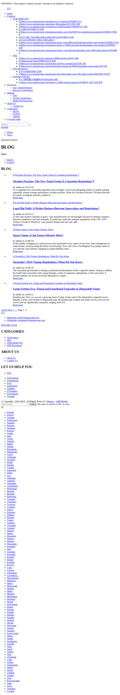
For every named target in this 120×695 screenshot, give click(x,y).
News (9, 135)
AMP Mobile (62, 401)
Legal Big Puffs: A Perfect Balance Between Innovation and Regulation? (56, 208)
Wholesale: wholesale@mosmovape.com (26, 320)
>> (16, 310)
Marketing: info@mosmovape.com (23, 317)
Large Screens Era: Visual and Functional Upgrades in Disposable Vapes (56, 288)
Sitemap (50, 401)
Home (10, 132)
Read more (18, 197)
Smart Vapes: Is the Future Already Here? (38, 235)
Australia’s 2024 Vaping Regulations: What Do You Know (48, 262)
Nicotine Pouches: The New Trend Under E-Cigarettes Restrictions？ (54, 181)
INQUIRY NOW (9, 325)
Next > (11, 310)
